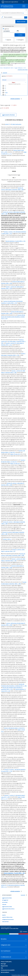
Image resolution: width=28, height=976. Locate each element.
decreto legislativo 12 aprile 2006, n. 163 (15, 241)
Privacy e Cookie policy (6, 961)
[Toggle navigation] (24, 6)
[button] (18, 31)
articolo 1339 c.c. (7, 539)
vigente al (6, 29)
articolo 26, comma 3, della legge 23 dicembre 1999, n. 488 (13, 554)
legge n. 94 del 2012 (15, 454)
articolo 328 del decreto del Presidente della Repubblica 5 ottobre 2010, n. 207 (13, 316)
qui (23, 13)
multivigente (21, 40)
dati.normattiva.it (5, 972)
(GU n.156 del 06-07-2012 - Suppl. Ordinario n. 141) (13, 68)
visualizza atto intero (23, 69)
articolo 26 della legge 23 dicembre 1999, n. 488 (13, 583)
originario (9, 40)
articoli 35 (3, 885)
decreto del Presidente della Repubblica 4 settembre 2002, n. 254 (12, 688)
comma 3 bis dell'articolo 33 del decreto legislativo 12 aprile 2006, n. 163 (12, 302)
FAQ (2, 968)
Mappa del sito (4, 966)
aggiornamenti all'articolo (8, 115)
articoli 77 (7, 124)
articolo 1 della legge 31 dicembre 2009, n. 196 (13, 354)
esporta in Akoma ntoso (7, 917)
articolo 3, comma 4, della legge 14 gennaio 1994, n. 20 (12, 550)
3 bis (6, 92)
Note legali (3, 964)
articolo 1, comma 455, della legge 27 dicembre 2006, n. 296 (13, 371)
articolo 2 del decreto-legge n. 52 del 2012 (13, 451)
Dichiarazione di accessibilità (7, 970)
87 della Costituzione (16, 124)
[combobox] (14, 17)
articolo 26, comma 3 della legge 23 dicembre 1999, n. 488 (12, 188)
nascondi (5, 72)
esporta (4, 915)
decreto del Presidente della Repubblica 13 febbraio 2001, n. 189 (13, 685)
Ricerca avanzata (21, 21)
